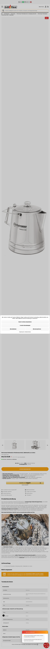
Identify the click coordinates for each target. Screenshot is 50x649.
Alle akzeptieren (37, 329)
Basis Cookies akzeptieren (25, 321)
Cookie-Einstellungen (25, 325)
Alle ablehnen (13, 329)
